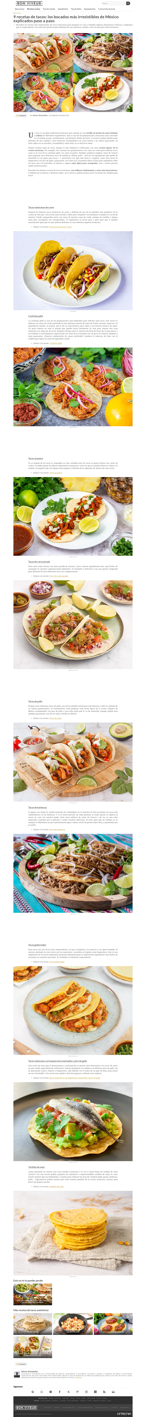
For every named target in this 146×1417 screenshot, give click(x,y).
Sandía (98, 1398)
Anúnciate (47, 1407)
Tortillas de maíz (36, 1167)
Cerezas (104, 1398)
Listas (109, 1400)
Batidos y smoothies (55, 1398)
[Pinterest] (77, 1391)
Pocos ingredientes (73, 1400)
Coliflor (89, 1400)
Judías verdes (91, 1398)
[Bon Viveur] (29, 3)
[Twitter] (68, 1391)
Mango (72, 1398)
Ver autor (78, 1377)
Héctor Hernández (29, 1372)
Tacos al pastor (35, 458)
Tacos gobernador (37, 944)
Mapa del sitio (124, 1407)
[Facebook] (59, 1391)
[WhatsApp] (41, 1391)
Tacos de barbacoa (37, 807)
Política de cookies (101, 1407)
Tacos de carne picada (39, 561)
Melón (84, 1398)
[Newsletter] (113, 1391)
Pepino (78, 1398)
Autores (56, 1407)
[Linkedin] (95, 1391)
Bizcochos (55, 1400)
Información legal (68, 1407)
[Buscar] (128, 3)
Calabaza (83, 1400)
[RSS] (104, 1391)
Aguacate (96, 1400)
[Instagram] (86, 1391)
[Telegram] (50, 1391)
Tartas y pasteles (46, 1400)
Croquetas (62, 1400)
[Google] (33, 1391)
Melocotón (65, 1398)
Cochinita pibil (35, 316)
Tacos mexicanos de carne (41, 207)
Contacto (114, 1407)
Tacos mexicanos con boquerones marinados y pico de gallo (57, 1061)
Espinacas (103, 1400)
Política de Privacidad (85, 1407)
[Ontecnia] (124, 1414)
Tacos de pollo (35, 701)
